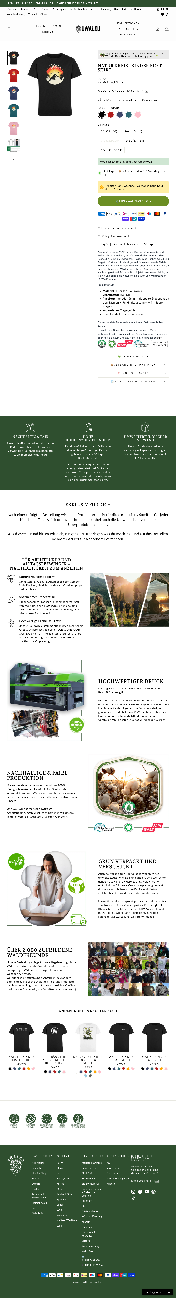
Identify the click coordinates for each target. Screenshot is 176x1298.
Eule (59, 1173)
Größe (104, 124)
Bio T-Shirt (120, 9)
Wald (60, 1210)
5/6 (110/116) (133, 131)
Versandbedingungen (118, 1178)
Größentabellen (78, 9)
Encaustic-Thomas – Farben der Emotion (92, 1192)
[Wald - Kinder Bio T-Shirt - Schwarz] (109, 1068)
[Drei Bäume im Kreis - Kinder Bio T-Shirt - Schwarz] (45, 1071)
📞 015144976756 (92, 1265)
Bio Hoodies (136, 9)
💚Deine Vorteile (133, 356)
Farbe (108, 107)
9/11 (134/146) (135, 140)
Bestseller (37, 1168)
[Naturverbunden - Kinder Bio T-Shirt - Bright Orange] (95, 1071)
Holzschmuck (39, 1203)
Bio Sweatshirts (90, 1183)
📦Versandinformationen (133, 364)
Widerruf (112, 1183)
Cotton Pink (137, 114)
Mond (60, 1189)
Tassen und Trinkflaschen (39, 1196)
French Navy (119, 114)
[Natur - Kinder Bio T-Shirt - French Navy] (14, 1068)
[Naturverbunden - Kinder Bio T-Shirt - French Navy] (81, 1071)
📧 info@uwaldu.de (91, 1258)
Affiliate (44, 14)
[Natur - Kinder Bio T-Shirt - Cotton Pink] (33, 1068)
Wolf (59, 1225)
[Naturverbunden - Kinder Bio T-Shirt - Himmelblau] (85, 1075)
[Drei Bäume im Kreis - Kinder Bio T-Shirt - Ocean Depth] (59, 1071)
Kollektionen (128, 23)
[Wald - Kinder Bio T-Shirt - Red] (123, 1068)
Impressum (113, 1168)
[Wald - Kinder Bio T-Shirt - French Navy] (114, 1068)
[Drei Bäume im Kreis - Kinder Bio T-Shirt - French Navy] (50, 1071)
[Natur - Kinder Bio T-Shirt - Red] (24, 1068)
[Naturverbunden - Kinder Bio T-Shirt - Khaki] (90, 1075)
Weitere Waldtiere (67, 1220)
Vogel (60, 1204)
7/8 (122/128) (110, 140)
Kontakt (24, 9)
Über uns (12, 9)
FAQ (35, 9)
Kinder (47, 31)
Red (110, 114)
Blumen (61, 1168)
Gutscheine (38, 1213)
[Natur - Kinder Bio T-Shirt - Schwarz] (10, 1068)
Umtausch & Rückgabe (54, 9)
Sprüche (61, 1199)
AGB (109, 1163)
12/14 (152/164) (111, 149)
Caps (34, 1208)
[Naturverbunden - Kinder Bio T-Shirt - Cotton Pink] (99, 1071)
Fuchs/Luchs (64, 1178)
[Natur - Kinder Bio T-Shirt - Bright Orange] (28, 1068)
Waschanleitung (16, 14)
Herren (40, 26)
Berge (60, 1163)
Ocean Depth (128, 114)
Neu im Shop (39, 1173)
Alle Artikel (38, 1163)
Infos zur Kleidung (100, 9)
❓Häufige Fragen (133, 373)
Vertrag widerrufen (158, 1292)
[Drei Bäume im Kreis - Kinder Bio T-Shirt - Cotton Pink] (64, 1071)
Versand (32, 14)
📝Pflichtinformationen (133, 381)
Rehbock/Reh (64, 1194)
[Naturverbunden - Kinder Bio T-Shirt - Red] (85, 1071)
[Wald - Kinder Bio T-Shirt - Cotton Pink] (132, 1068)
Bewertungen (89, 1168)
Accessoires (128, 29)
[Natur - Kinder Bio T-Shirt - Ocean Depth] (19, 1068)
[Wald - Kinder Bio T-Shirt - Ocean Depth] (118, 1068)
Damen (56, 26)
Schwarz (101, 114)
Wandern (62, 1215)
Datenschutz (114, 1173)
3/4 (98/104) (109, 131)
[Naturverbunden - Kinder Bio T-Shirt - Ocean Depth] (90, 1071)
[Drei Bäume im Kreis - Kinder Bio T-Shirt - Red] (54, 1071)
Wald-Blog (128, 34)
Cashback (87, 1200)
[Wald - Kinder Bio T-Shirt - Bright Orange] (128, 1068)
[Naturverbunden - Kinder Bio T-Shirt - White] (76, 1071)
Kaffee (60, 1183)
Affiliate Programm (92, 1163)
